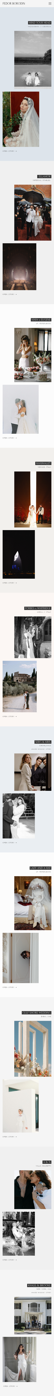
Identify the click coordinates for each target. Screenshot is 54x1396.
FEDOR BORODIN (14, 3)
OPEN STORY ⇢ (10, 1386)
